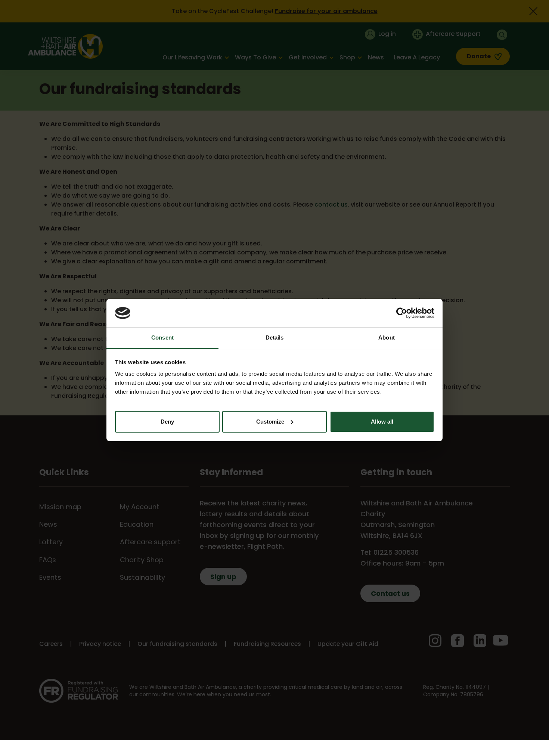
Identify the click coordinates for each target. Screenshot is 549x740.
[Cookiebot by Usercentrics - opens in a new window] (401, 313)
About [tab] (386, 337)
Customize (270, 421)
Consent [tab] (162, 337)
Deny (167, 421)
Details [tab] (275, 337)
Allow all (382, 421)
